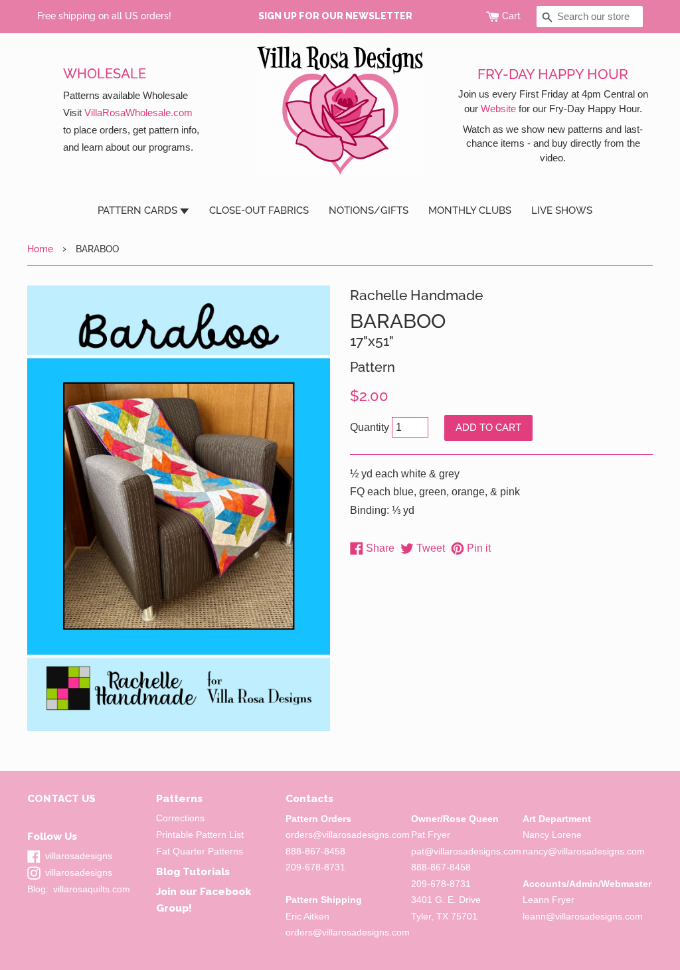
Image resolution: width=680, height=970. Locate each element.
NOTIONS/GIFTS (368, 210)
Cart (511, 16)
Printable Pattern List (200, 835)
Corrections (180, 818)
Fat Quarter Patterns (199, 851)
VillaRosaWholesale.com (138, 112)
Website (498, 108)
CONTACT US (61, 798)
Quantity (369, 427)
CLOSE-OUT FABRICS (259, 210)
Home (40, 248)
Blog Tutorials (193, 871)
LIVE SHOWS (561, 210)
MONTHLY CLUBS (469, 210)
